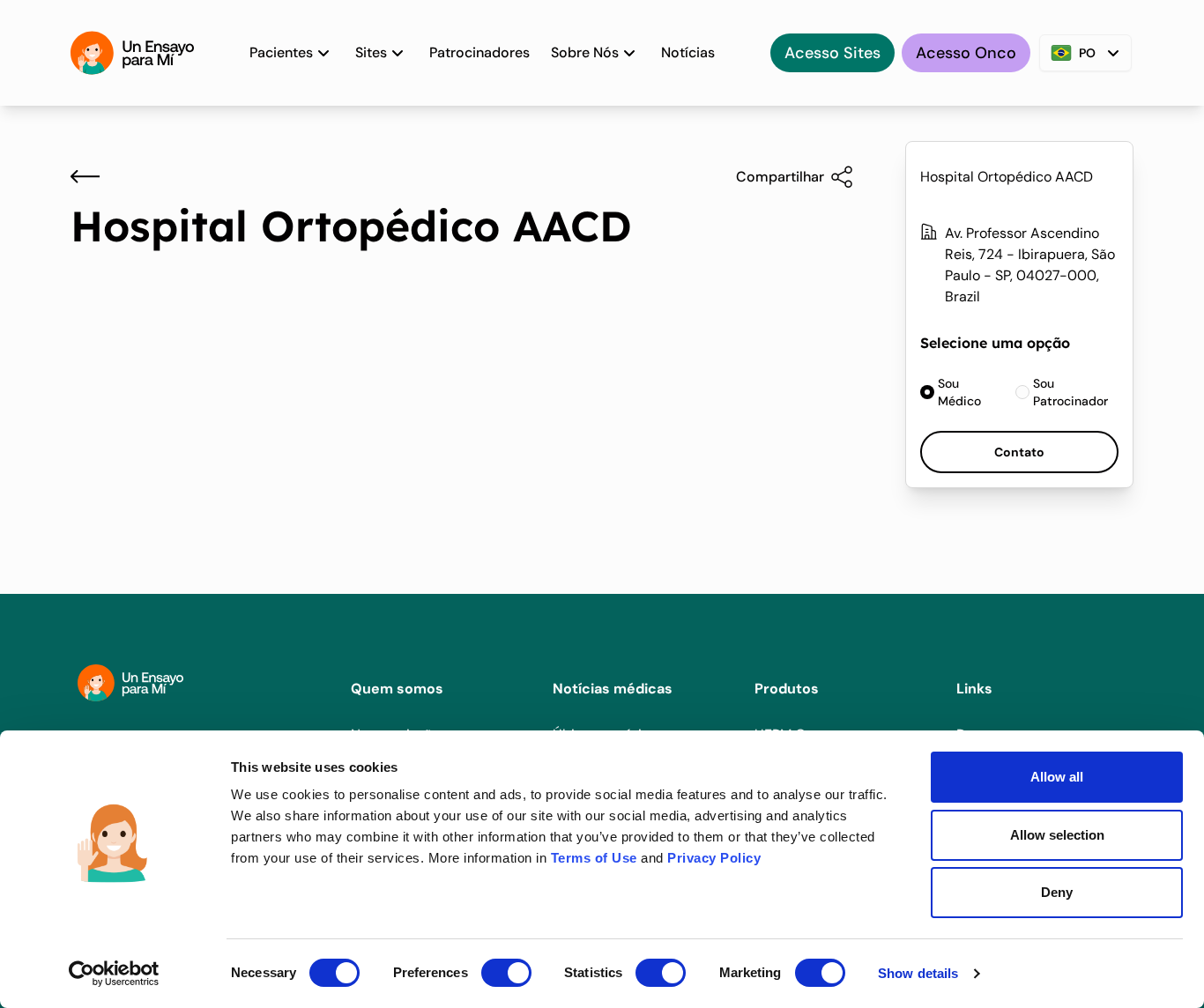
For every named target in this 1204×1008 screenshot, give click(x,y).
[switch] (506, 973)
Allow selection (1057, 834)
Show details (918, 973)
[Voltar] (85, 176)
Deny (1057, 892)
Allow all (1056, 776)
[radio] (957, 392)
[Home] (132, 53)
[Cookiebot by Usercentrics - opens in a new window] (114, 973)
